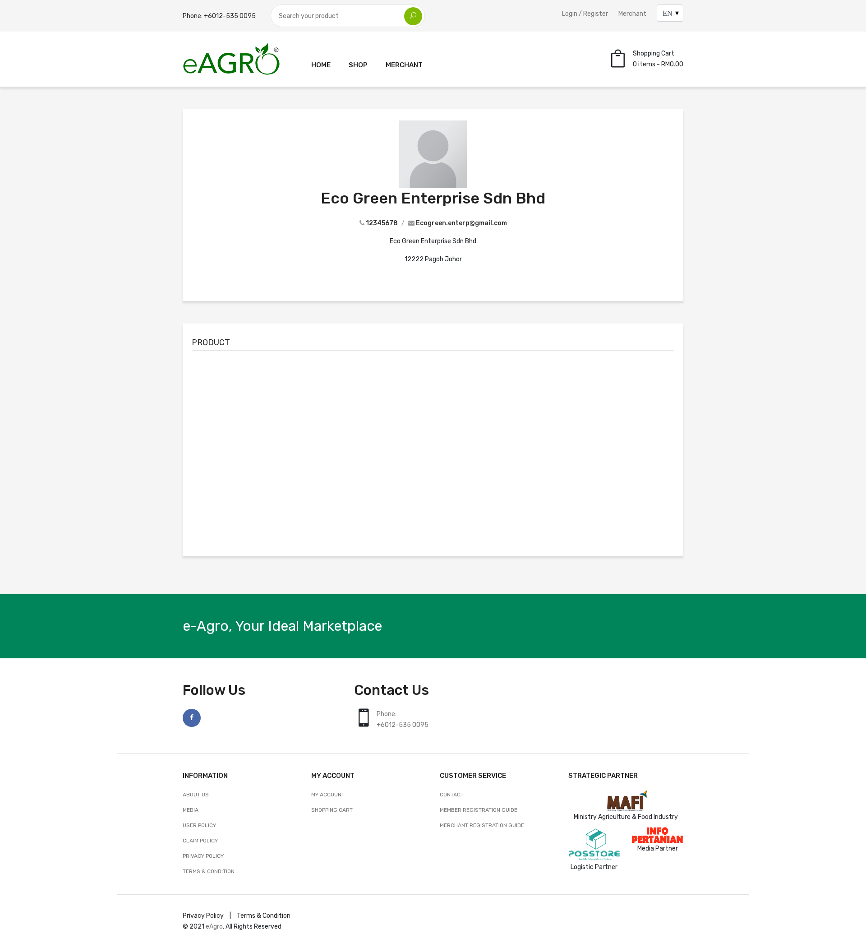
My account (328, 794)
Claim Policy (200, 840)
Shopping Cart (332, 810)
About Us (196, 794)
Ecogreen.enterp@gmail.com (461, 223)
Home (321, 65)
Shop (358, 65)
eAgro (214, 926)
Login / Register (585, 14)
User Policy (199, 825)
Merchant (632, 14)
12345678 (382, 223)
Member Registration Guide (478, 810)
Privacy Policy (203, 856)
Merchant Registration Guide (482, 825)
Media (190, 810)
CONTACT (452, 794)
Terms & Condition (209, 871)
